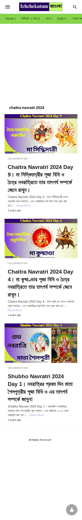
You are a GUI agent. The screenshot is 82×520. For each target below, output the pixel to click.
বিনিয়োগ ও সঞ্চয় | (31, 18)
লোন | (49, 18)
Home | (11, 18)
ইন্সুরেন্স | (62, 18)
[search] (74, 7)
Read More (23, 205)
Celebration (18, 158)
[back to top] (71, 509)
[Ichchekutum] (40, 6)
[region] (41, 62)
